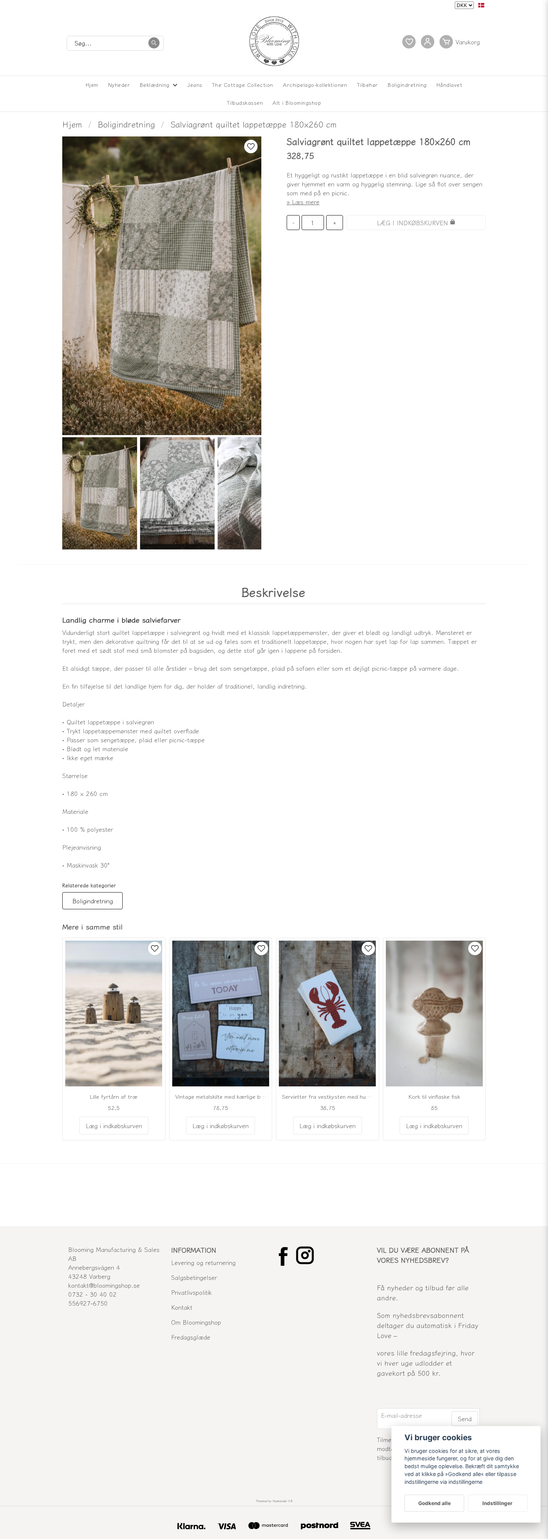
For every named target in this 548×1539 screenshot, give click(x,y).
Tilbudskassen (245, 102)
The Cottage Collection (242, 84)
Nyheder (119, 84)
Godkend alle (434, 1503)
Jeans (195, 84)
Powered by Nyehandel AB (274, 1501)
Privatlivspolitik (191, 1292)
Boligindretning (407, 84)
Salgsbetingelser (194, 1277)
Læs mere (305, 201)
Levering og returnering (203, 1262)
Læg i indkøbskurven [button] (220, 1125)
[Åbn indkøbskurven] (461, 41)
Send (465, 1418)
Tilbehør (367, 84)
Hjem (92, 84)
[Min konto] (427, 41)
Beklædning (155, 84)
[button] (481, 5)
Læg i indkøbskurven (114, 1125)
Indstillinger (497, 1503)
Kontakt (181, 1307)
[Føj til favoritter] (409, 41)
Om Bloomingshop (196, 1322)
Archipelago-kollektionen (315, 84)
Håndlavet (450, 84)
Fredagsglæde (190, 1336)
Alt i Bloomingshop (297, 102)
